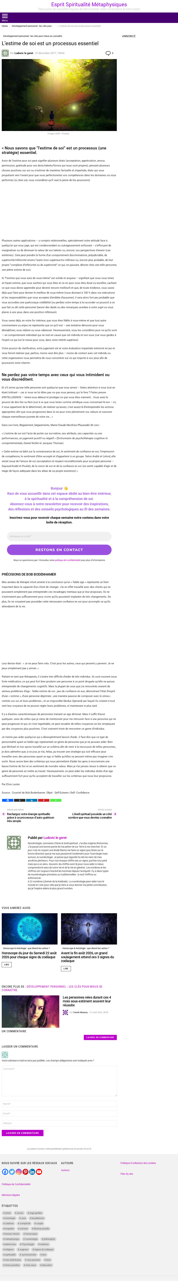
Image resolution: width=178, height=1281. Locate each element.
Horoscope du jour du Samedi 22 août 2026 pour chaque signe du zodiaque (29, 955)
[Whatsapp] (55, 800)
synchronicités (29, 1254)
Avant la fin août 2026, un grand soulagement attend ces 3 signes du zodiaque (87, 957)
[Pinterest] (43, 800)
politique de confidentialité (67, 560)
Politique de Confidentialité (16, 1184)
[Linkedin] (31, 800)
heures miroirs (12, 1234)
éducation (47, 1265)
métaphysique (12, 1239)
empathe (9, 1228)
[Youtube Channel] (39, 1172)
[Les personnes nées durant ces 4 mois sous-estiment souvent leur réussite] (30, 1011)
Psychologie (28, 1244)
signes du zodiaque (43, 1249)
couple (39, 1223)
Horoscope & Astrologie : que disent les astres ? (26, 948)
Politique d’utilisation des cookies (138, 1163)
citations (9, 1223)
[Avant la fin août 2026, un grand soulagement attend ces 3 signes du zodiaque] (89, 929)
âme (48, 1260)
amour (20, 1213)
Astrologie (10, 1218)
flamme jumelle (41, 1228)
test (44, 1254)
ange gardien (35, 1213)
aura (23, 1218)
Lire (6, 964)
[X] (19, 800)
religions (9, 1249)
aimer (8, 1213)
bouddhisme (38, 1218)
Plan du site (126, 1173)
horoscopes (31, 1234)
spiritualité (10, 1254)
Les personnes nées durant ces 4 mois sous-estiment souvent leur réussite (87, 1001)
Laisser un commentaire (100, 1037)
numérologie (31, 1239)
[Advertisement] (59, 210)
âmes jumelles (12, 1265)
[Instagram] (19, 1172)
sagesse (24, 1249)
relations (44, 1244)
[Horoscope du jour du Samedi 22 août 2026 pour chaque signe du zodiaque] (30, 929)
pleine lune (10, 1244)
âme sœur (31, 1265)
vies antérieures (13, 1260)
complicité (25, 1223)
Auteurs (65, 1170)
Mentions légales (11, 1195)
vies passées (33, 1260)
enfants (24, 1228)
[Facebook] (7, 800)
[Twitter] (12, 1172)
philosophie (49, 1239)
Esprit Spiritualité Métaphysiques (89, 4)
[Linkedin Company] (32, 1172)
